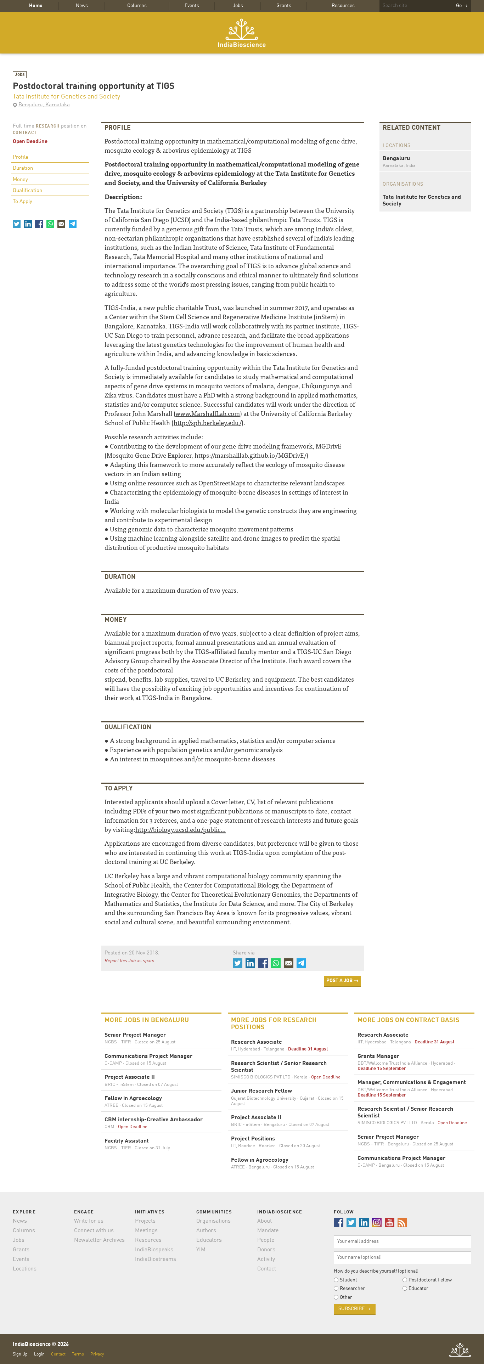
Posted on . (132, 953)
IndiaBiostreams (155, 1259)
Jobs (238, 5)
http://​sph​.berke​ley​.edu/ (207, 422)
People (265, 1240)
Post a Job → (342, 980)
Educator (418, 1288)
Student (348, 1280)
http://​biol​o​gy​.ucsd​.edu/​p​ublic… (180, 829)
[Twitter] (17, 224)
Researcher (352, 1288)
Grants (283, 5)
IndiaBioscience (242, 32)
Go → (462, 5)
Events (192, 5)
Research (48, 126)
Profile (20, 157)
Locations (24, 1269)
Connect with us (94, 1231)
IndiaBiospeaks (154, 1250)
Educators (209, 1240)
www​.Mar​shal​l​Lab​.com (207, 413)
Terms (78, 1354)
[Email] (61, 224)
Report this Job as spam (129, 960)
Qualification (27, 190)
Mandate (267, 1231)
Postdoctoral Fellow (430, 1280)
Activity (266, 1259)
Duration (23, 168)
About (264, 1221)
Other (346, 1297)
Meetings (146, 1231)
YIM (201, 1250)
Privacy (97, 1354)
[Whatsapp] (50, 224)
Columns (137, 5)
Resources (343, 5)
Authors (206, 1231)
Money (20, 179)
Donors (266, 1250)
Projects (145, 1221)
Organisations (213, 1221)
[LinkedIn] (28, 224)
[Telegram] (72, 224)
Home (36, 5)
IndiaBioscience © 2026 (41, 1344)
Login (39, 1354)
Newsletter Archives (99, 1240)
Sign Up (20, 1354)
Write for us (88, 1221)
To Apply (22, 201)
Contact (266, 1269)
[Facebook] (39, 224)
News (82, 5)
